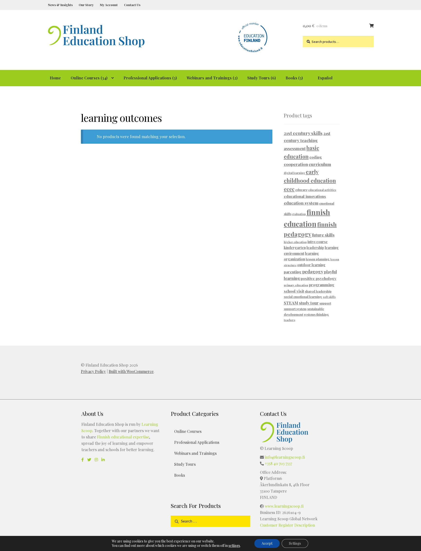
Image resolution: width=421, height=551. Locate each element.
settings (234, 545)
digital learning (294, 173)
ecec (289, 188)
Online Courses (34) (89, 77)
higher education (295, 242)
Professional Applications (196, 442)
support (325, 303)
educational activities (322, 190)
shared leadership (318, 291)
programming (321, 284)
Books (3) (294, 77)
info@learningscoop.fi (285, 457)
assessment (295, 148)
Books (179, 475)
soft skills (329, 297)
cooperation (296, 164)
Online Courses (187, 431)
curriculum (320, 164)
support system (295, 309)
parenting (292, 271)
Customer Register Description (287, 525)
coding (315, 157)
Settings (295, 543)
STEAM (291, 302)
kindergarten (295, 247)
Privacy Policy (93, 371)
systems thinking (316, 314)
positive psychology (318, 278)
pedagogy (312, 271)
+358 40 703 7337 (278, 463)
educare (301, 190)
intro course (317, 241)
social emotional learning (303, 296)
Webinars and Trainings (195, 453)
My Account (109, 5)
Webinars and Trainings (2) (212, 77)
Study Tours (185, 464)
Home (55, 77)
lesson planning (318, 259)
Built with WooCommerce (131, 371)
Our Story (86, 5)
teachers (289, 320)
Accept (267, 543)
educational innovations (305, 196)
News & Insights (60, 5)
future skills (323, 235)
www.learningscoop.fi (284, 506)
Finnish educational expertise (123, 436)
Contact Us (132, 5)
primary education (296, 285)
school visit (294, 291)
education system (301, 203)
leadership (315, 247)
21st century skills (303, 133)
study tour (309, 302)
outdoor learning (311, 265)
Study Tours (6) (261, 77)
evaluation (299, 214)
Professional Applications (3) (150, 77)
